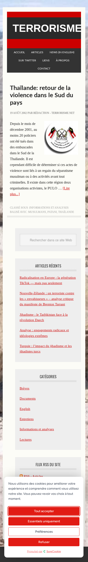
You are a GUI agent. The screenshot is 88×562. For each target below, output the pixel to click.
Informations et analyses (49, 207)
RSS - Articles (33, 476)
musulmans (37, 212)
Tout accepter (44, 511)
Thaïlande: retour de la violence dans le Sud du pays (41, 95)
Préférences (44, 532)
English (25, 409)
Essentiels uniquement (44, 521)
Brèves (24, 388)
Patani (52, 212)
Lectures (26, 439)
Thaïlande (66, 212)
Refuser (44, 542)
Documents (28, 398)
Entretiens (27, 419)
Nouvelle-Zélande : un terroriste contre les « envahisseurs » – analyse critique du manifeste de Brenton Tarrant (47, 298)
